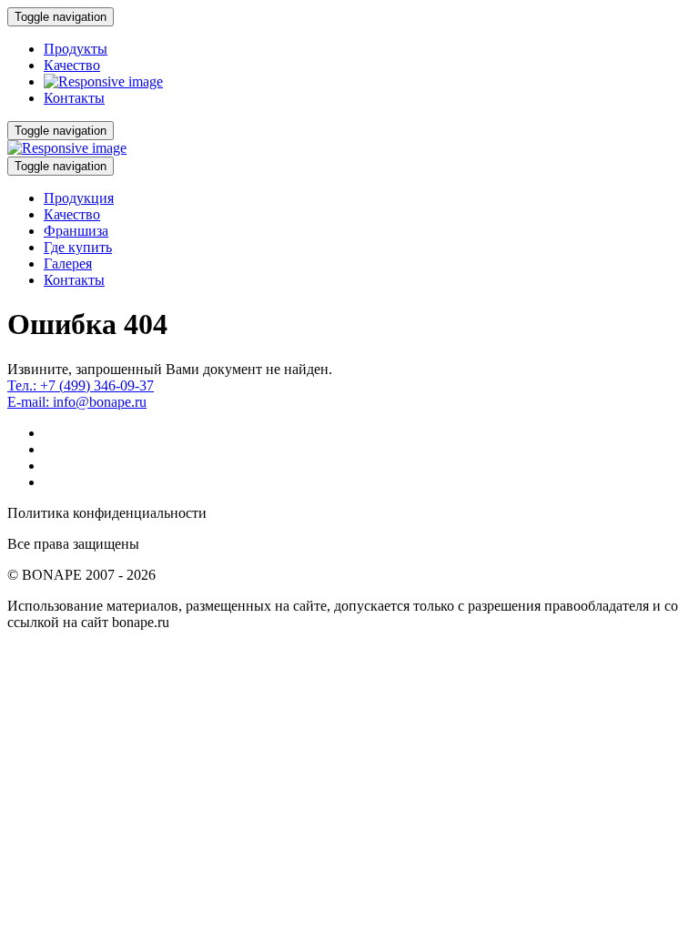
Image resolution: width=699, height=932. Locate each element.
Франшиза (76, 230)
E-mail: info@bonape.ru (77, 402)
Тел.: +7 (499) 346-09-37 (80, 385)
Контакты (74, 98)
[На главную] (103, 81)
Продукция (79, 198)
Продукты (75, 48)
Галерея (68, 263)
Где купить (78, 247)
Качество (72, 65)
